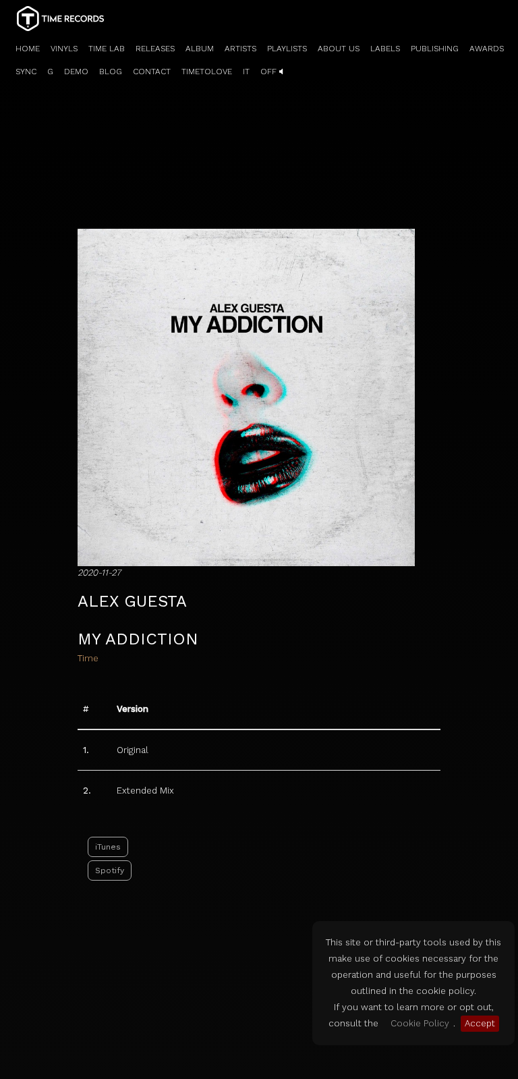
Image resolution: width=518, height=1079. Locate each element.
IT (246, 71)
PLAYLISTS (287, 48)
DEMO (76, 71)
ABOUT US (338, 48)
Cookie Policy (420, 1023)
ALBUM (199, 48)
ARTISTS (240, 48)
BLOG (110, 71)
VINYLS (64, 48)
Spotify (109, 870)
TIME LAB (106, 48)
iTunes (108, 847)
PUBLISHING (435, 48)
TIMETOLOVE (206, 71)
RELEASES (155, 48)
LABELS (385, 48)
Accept (480, 1023)
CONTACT (152, 71)
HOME (28, 48)
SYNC (26, 71)
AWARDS (486, 48)
